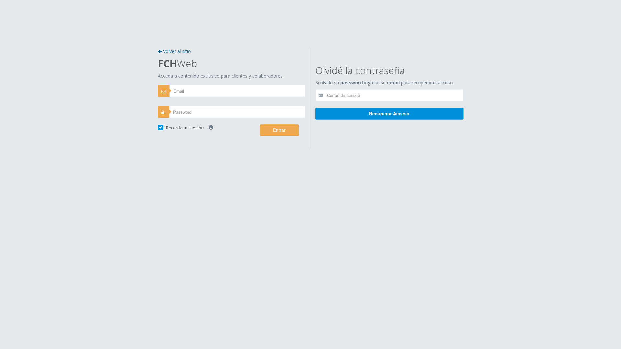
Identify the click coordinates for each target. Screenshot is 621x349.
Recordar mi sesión (185, 128)
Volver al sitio (176, 51)
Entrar (279, 130)
